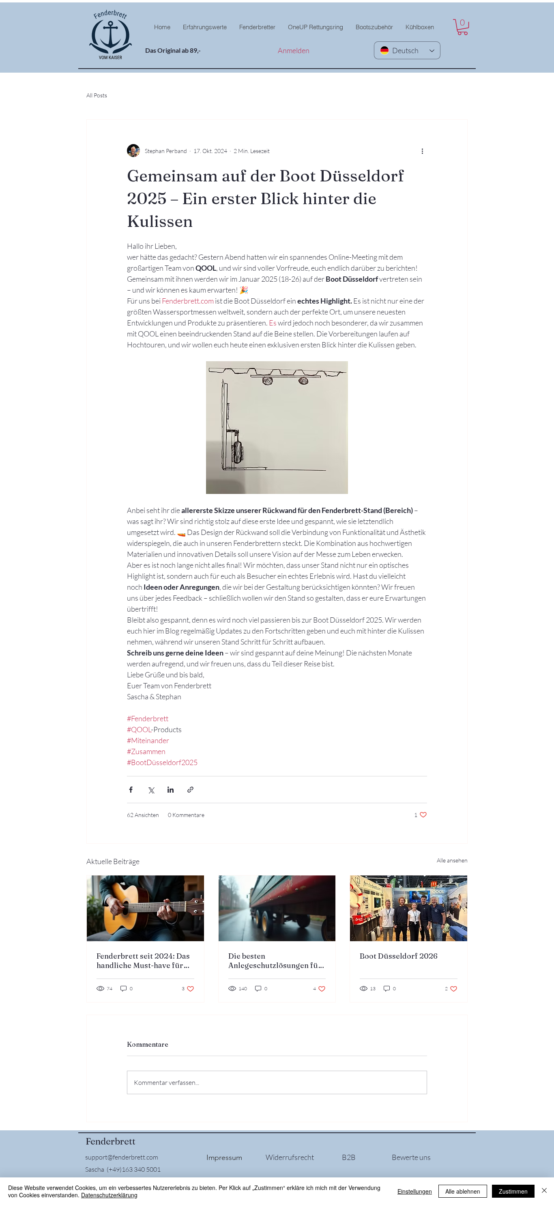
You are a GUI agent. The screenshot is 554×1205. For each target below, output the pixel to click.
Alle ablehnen (462, 1191)
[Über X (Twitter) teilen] (151, 789)
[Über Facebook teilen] (131, 789)
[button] (257, 27)
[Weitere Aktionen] (422, 150)
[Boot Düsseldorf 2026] (408, 908)
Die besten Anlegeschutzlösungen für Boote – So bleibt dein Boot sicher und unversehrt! (275, 960)
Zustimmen (513, 1191)
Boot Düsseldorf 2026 (399, 956)
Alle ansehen (452, 860)
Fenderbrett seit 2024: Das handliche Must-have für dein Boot (143, 960)
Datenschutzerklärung (109, 1195)
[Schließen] (544, 1191)
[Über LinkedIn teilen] (170, 789)
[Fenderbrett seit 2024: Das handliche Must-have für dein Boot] (145, 908)
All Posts (96, 95)
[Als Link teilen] (190, 789)
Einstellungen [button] (414, 1191)
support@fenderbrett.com (121, 1157)
